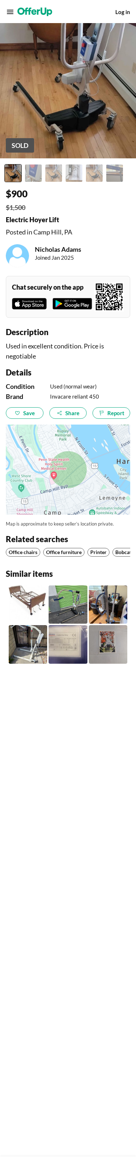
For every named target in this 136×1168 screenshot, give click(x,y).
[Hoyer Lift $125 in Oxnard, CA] (108, 604)
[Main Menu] (10, 12)
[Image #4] (74, 173)
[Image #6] (114, 173)
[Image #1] (13, 173)
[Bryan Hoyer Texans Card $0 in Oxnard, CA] (108, 644)
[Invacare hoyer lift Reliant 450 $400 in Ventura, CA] (68, 604)
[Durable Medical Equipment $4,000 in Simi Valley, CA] (28, 604)
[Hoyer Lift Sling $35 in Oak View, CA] (68, 644)
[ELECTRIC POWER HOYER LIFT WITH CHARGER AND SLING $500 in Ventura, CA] (28, 644)
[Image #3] (53, 173)
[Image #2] (33, 173)
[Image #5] (94, 173)
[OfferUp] (34, 12)
